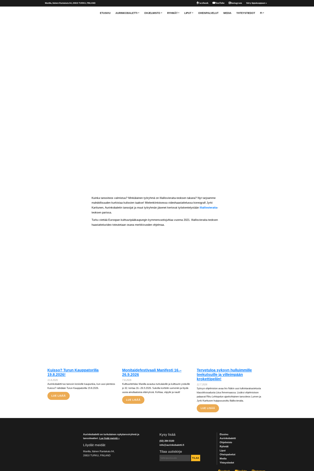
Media (227, 13)
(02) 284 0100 (166, 440)
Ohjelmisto (152, 13)
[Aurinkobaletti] (56, 13)
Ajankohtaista (13, 105)
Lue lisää (58, 395)
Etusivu (105, 13)
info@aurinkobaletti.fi (171, 445)
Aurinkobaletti (126, 13)
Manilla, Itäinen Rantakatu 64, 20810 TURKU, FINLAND (70, 3)
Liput (187, 13)
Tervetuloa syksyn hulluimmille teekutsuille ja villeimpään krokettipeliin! (224, 374)
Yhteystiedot (245, 13)
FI (261, 13)
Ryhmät (172, 13)
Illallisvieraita (208, 207)
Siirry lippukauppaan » (256, 3)
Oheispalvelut (208, 13)
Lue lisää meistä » (109, 438)
